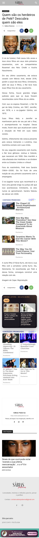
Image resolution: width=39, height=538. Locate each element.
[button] (3, 3)
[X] (26, 31)
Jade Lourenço (6, 470)
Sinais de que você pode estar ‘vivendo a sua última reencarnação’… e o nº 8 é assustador (16, 463)
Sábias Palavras (9, 26)
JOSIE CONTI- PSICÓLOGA (11, 522)
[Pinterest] (24, 422)
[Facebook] (22, 31)
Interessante (6, 11)
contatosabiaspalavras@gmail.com (22, 499)
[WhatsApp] (31, 31)
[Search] (36, 3)
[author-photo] (20, 410)
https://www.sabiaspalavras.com (19, 415)
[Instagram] (19, 422)
